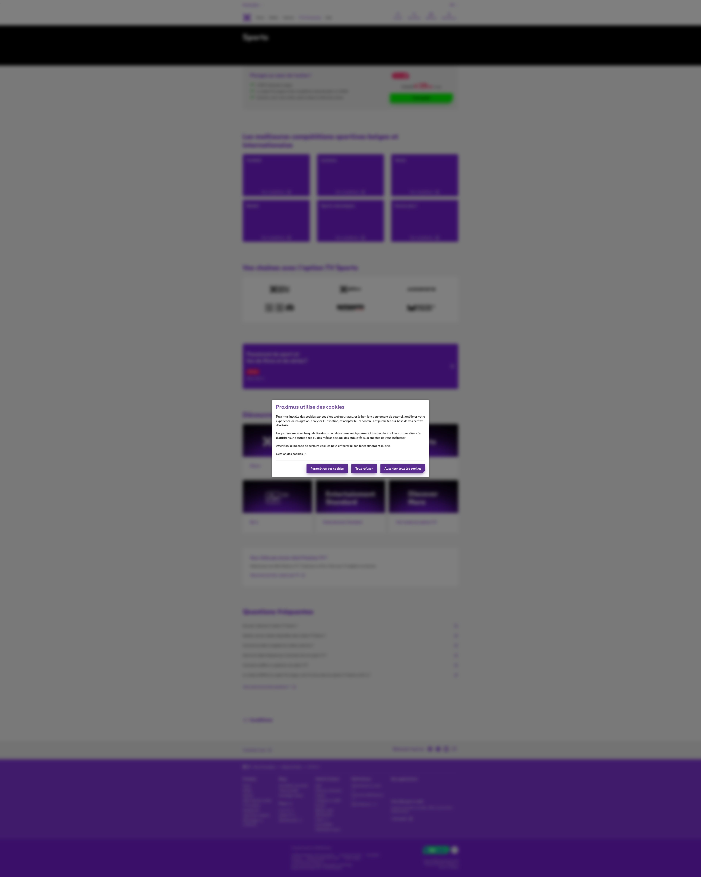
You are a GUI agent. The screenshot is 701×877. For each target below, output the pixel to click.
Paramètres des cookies (327, 468)
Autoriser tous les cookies (402, 468)
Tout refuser (364, 468)
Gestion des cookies (289, 453)
